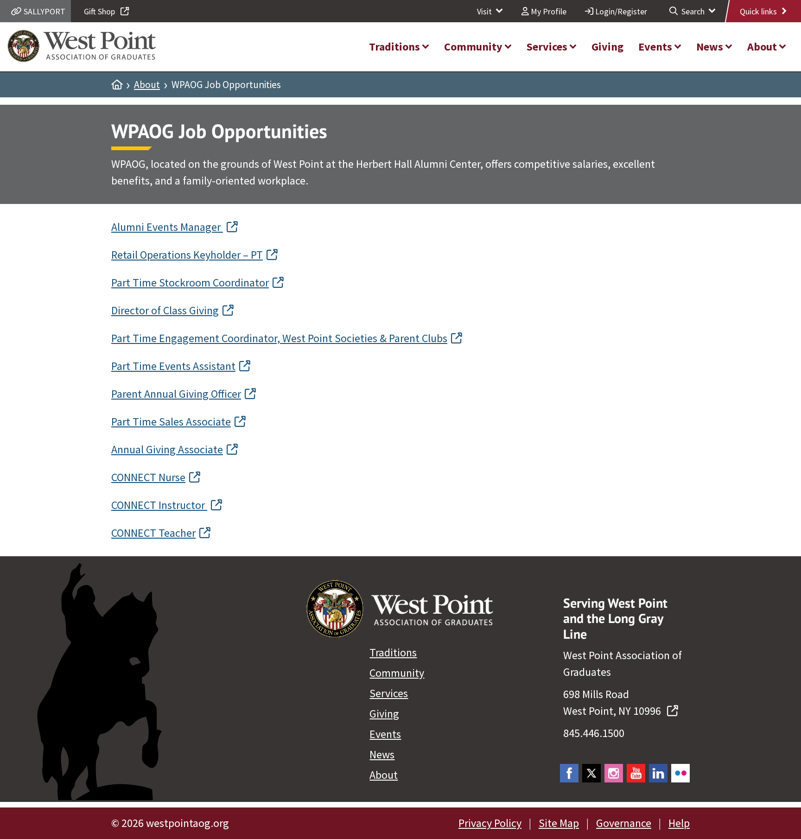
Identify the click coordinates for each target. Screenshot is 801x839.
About (147, 85)
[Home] (116, 85)
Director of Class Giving (165, 310)
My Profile (547, 11)
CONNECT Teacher (153, 533)
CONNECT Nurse (148, 477)
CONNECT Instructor (159, 505)
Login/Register (620, 11)
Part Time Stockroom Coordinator (190, 282)
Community (396, 673)
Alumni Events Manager (167, 227)
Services (388, 693)
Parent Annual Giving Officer (176, 394)
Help (679, 823)
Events (385, 734)
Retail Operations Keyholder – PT (187, 255)
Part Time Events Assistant (173, 366)
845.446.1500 (593, 733)
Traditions (393, 652)
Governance (623, 823)
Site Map (559, 823)
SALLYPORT (43, 11)
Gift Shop (100, 11)
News (381, 754)
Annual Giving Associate (167, 449)
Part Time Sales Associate (171, 421)
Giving (384, 713)
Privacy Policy (489, 823)
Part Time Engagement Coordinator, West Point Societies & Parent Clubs (279, 338)
